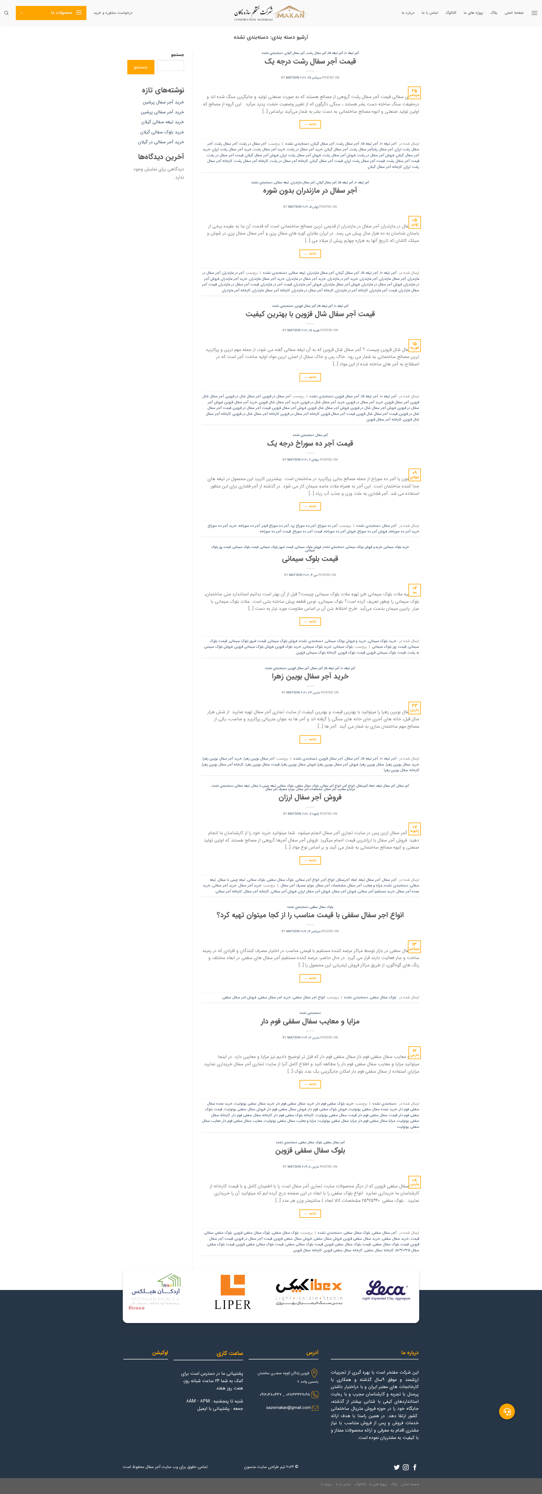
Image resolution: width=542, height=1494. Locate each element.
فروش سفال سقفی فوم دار (286, 1109)
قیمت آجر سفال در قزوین (251, 408)
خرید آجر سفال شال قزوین (279, 402)
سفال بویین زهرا (372, 764)
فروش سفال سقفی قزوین (293, 1239)
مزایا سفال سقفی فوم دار (377, 1121)
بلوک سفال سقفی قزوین (310, 1150)
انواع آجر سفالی (330, 785)
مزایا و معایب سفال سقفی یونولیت (290, 1121)
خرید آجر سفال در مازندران (306, 279)
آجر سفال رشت (316, 53)
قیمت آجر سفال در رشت (225, 155)
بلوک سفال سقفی (307, 785)
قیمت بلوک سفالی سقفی (304, 1244)
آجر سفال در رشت (252, 144)
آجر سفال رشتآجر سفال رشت (371, 149)
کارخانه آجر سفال (256, 891)
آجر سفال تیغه (385, 785)
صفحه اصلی (514, 13)
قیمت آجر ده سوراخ (307, 531)
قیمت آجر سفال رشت (403, 161)
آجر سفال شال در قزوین (243, 396)
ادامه (310, 124)
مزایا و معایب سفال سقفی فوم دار (310, 1021)
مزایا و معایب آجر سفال (339, 789)
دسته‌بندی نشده (272, 53)
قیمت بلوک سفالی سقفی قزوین (259, 1244)
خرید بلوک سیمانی (396, 547)
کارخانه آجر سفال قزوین (384, 419)
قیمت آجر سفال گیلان (326, 161)
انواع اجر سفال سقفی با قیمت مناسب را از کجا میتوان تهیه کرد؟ (310, 915)
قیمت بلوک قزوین (351, 653)
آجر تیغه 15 (335, 53)
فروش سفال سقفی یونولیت (244, 1109)
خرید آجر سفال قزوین (241, 402)
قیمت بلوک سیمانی (246, 547)
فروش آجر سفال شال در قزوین (373, 408)
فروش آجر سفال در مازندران (382, 284)
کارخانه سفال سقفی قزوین (343, 1250)
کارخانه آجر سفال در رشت (289, 161)
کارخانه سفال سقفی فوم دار (252, 1115)
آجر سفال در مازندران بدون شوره (310, 190)
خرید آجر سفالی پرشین (162, 112)
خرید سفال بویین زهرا (402, 764)
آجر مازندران (368, 279)
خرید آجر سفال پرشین (163, 102)
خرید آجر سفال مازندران (267, 279)
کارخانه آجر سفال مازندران (271, 290)
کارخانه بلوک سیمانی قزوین (316, 653)
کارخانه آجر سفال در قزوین (300, 414)
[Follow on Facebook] (415, 1468)
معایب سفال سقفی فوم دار (242, 1121)
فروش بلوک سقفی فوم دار (327, 1109)
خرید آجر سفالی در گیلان (161, 142)
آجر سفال (322, 435)
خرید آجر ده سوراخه (404, 531)
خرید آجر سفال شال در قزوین (323, 402)
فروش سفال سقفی (328, 1239)
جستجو (177, 55)
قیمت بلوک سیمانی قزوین (386, 653)
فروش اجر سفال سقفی (239, 997)
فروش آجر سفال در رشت (375, 155)
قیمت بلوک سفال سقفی (391, 1244)
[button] (507, 1411)
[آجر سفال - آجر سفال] (271, 13)
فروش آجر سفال (344, 891)
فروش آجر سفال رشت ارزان (300, 155)
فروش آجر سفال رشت (339, 155)
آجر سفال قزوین (305, 306)
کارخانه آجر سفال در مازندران (312, 290)
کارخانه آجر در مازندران (351, 290)
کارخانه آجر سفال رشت (251, 161)
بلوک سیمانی (343, 647)
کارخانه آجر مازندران (236, 290)
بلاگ (493, 13)
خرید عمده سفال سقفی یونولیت (373, 1109)
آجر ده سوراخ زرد (303, 526)
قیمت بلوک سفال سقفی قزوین (348, 1244)
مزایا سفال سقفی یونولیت (337, 1121)
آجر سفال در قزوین (276, 396)
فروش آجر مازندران (307, 284)
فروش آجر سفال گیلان (261, 155)
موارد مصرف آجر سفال (280, 789)
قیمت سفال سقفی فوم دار (378, 1115)
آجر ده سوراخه (249, 526)
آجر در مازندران (233, 273)
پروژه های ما (473, 13)
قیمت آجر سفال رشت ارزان (365, 161)
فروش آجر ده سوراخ (372, 531)
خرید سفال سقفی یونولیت (254, 1104)
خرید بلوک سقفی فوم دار (334, 1104)
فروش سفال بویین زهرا (298, 764)
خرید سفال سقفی (395, 1239)
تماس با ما (430, 13)
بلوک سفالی (286, 785)
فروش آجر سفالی (283, 891)
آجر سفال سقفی (334, 1142)
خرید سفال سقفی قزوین (362, 1239)
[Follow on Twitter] (397, 1468)
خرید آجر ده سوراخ (222, 526)
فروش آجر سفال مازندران (341, 284)
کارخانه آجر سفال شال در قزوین (256, 414)
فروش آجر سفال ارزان (310, 797)
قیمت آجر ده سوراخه (275, 531)
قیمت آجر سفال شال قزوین (377, 414)
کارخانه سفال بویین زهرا (401, 770)
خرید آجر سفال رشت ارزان (232, 149)
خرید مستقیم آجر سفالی (376, 891)
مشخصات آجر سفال (309, 789)
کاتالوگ (450, 13)
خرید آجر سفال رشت (269, 149)
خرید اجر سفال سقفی (274, 997)
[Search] (6, 13)
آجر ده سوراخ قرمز (275, 526)
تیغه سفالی (281, 182)
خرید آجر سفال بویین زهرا (310, 676)
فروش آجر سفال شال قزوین (328, 408)
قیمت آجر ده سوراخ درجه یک (310, 443)
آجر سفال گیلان (295, 53)
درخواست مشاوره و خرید (113, 13)
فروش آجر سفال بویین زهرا (338, 764)
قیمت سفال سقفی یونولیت (336, 1115)
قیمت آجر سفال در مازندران (239, 284)
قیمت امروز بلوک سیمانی (276, 547)
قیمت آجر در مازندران (276, 284)
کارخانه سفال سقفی (379, 1250)
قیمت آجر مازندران (383, 290)
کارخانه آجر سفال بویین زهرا (223, 764)
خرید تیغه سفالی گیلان (162, 121)
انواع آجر (349, 785)
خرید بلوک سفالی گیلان (162, 132)
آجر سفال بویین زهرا (259, 759)
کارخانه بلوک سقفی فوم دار (294, 1115)
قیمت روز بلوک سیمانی (389, 647)
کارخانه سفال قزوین (307, 1250)
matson (292, 77)
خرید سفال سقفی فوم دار (295, 1104)
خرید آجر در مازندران (343, 279)
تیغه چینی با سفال (264, 785)
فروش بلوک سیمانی (308, 547)
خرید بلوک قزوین (288, 647)
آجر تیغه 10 (352, 53)
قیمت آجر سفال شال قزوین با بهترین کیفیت (310, 314)
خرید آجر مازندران (234, 279)
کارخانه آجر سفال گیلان (385, 167)
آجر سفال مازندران (303, 182)
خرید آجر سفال (250, 885)
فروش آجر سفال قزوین (289, 408)
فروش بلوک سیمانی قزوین (254, 647)
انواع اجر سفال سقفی (309, 997)
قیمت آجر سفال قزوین (338, 414)
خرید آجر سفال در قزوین (365, 402)
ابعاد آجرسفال (366, 785)
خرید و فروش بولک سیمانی (364, 547)
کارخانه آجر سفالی (228, 891)
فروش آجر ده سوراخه (339, 531)
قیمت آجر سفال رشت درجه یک (310, 61)
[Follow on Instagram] (406, 1468)
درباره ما (408, 13)
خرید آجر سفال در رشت (305, 149)
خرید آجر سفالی (224, 885)
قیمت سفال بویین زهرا (262, 764)
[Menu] (534, 13)
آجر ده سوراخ (327, 526)
